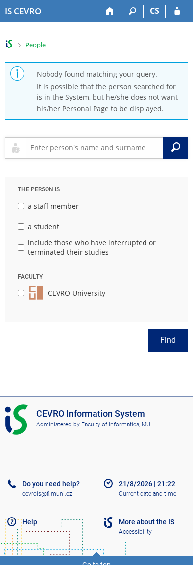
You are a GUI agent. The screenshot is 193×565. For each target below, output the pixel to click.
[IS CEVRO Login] (177, 11)
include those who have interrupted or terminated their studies (92, 247)
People (35, 44)
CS (154, 10)
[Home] (110, 11)
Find (168, 340)
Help (29, 522)
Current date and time (147, 493)
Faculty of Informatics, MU (115, 424)
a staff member (53, 206)
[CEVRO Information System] (9, 44)
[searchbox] (94, 148)
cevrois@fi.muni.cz (47, 493)
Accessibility (135, 531)
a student (43, 226)
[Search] (132, 11)
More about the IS (146, 522)
